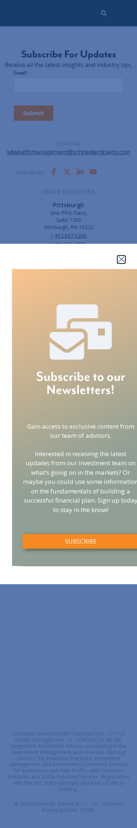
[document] (68, 414)
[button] (121, 259)
